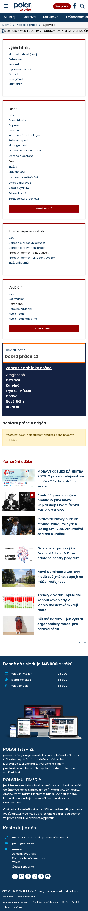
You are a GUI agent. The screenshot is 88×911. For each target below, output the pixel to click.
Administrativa (18, 120)
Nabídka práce (27, 25)
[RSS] (41, 876)
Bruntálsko (16, 84)
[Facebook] (15, 876)
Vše (11, 115)
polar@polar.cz (23, 843)
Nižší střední (17, 314)
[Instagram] (21, 876)
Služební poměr (19, 263)
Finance (14, 130)
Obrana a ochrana (21, 156)
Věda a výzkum (19, 188)
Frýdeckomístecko (21, 69)
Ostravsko (15, 59)
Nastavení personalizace (15, 902)
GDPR (65, 902)
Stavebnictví (17, 172)
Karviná (13, 385)
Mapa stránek (14, 907)
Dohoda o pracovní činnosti (27, 243)
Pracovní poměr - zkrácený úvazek (32, 258)
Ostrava (29, 17)
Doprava (14, 125)
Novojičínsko (17, 79)
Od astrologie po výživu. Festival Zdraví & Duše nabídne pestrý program (58, 553)
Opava (12, 396)
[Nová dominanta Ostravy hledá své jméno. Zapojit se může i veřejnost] (18, 578)
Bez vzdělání (17, 299)
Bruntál (12, 407)
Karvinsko (51, 17)
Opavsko (15, 74)
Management (18, 145)
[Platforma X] (28, 876)
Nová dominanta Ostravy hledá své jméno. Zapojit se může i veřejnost (60, 576)
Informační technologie (24, 135)
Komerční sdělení (18, 461)
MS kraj (9, 17)
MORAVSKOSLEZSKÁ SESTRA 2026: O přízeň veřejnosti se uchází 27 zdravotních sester (60, 479)
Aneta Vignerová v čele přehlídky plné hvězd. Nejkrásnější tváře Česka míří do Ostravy (58, 502)
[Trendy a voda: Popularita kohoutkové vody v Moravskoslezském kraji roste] (18, 601)
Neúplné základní (20, 309)
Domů (6, 25)
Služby (13, 167)
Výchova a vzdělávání (23, 177)
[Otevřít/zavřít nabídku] (6, 6)
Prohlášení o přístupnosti (46, 902)
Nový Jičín (15, 401)
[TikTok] (34, 876)
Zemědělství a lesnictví (24, 199)
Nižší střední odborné (23, 319)
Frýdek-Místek (18, 391)
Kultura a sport (18, 140)
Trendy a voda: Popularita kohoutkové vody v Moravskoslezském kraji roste (59, 602)
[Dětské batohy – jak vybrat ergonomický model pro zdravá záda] (18, 625)
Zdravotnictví (17, 193)
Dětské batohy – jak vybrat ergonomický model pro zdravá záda (60, 624)
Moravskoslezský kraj (23, 54)
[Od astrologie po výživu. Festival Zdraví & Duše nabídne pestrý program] (18, 555)
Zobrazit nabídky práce (29, 367)
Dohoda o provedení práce (27, 248)
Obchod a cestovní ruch (25, 151)
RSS (77, 902)
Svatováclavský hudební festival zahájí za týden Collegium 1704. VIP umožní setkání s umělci (60, 526)
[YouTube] (48, 876)
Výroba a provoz (20, 183)
